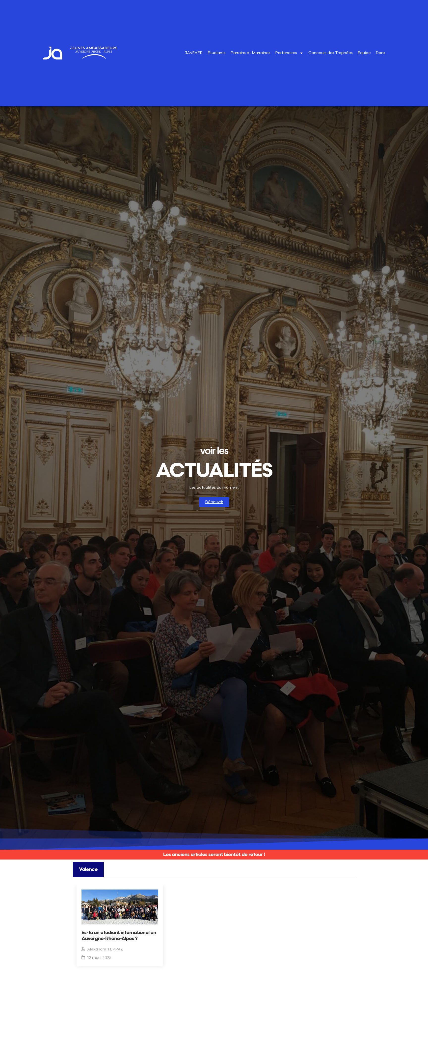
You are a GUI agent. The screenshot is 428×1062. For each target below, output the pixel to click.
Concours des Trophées (330, 53)
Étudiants (217, 53)
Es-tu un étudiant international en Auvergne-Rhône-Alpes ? (118, 936)
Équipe (364, 53)
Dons (380, 53)
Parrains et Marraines (250, 53)
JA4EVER (194, 53)
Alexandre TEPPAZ (105, 949)
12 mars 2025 (99, 957)
